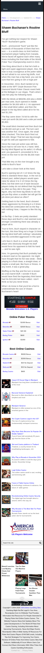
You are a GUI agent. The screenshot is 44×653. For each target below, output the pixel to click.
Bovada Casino (8, 354)
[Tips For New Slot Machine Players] (21, 558)
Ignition (5, 340)
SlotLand (6, 367)
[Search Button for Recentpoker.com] (39, 543)
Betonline (6, 327)
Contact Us (15, 650)
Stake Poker (7, 331)
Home (4, 18)
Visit (38, 322)
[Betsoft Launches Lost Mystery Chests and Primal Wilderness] (8, 558)
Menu (5, 9)
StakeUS (6, 363)
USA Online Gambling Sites (31, 608)
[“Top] (22, 599)
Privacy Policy (28, 650)
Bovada (5, 322)
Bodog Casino (8, 371)
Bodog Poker (7, 335)
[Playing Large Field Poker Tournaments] (21, 580)
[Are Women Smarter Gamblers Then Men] (35, 580)
